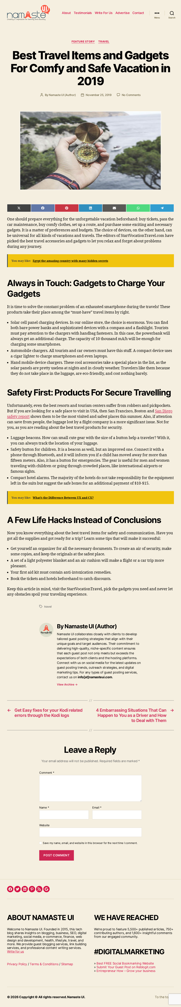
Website (44, 825)
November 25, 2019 (98, 95)
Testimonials (83, 13)
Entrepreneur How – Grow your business (126, 971)
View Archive (67, 684)
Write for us (15, 951)
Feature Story (83, 41)
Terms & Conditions (44, 964)
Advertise (122, 13)
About (66, 13)
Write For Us (104, 13)
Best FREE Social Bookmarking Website (125, 963)
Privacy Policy (17, 964)
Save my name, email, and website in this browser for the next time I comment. (90, 843)
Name (44, 807)
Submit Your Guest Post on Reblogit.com (126, 967)
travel (47, 606)
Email (96, 807)
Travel (103, 41)
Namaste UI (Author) (62, 95)
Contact (138, 13)
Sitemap (67, 964)
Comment (46, 772)
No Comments (131, 95)
